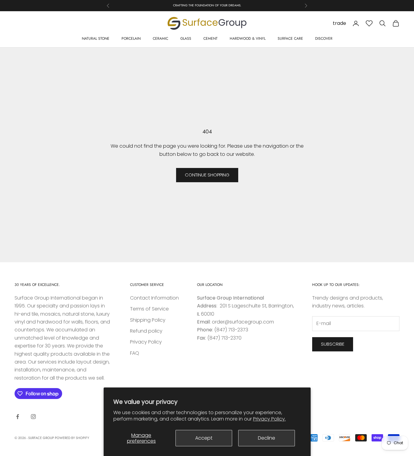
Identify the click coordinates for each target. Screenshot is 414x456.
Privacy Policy (146, 341)
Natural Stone (95, 38)
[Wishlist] (369, 23)
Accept (203, 437)
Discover (323, 38)
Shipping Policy (147, 320)
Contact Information (154, 297)
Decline (266, 437)
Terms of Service (149, 308)
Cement (210, 38)
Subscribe (332, 344)
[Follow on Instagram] (33, 417)
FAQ (134, 353)
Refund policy (146, 330)
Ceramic (160, 38)
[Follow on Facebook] (18, 417)
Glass (185, 38)
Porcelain (131, 38)
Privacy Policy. (269, 418)
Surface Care (290, 38)
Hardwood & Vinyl (247, 38)
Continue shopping (207, 175)
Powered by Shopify (72, 437)
